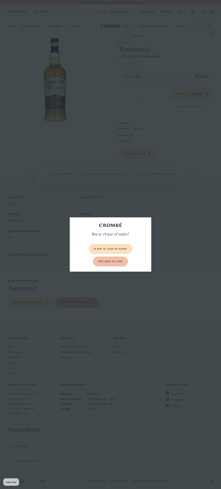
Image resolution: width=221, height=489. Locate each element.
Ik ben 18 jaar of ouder (110, 249)
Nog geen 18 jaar (110, 261)
